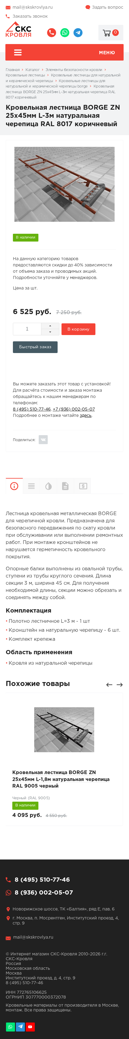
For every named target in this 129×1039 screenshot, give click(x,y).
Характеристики (31, 486)
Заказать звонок (30, 16)
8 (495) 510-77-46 (51, 32)
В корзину (78, 329)
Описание (14, 486)
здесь (86, 415)
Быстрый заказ (35, 347)
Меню (107, 53)
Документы (65, 486)
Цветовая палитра (48, 486)
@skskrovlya (78, 32)
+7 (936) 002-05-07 (74, 409)
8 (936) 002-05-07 (64, 32)
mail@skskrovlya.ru (33, 7)
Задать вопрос (107, 7)
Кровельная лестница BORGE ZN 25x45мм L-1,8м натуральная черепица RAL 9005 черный (61, 779)
